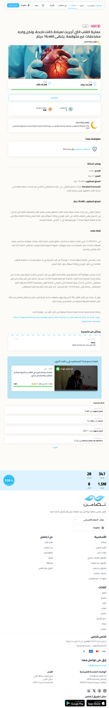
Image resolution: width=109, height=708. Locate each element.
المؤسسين (48, 553)
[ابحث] (43, 5)
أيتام (104, 603)
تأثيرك (52, 5)
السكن (103, 613)
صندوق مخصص (99, 568)
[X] (94, 690)
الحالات (73, 5)
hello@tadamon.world (97, 665)
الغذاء (103, 608)
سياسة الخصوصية (83, 645)
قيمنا (50, 558)
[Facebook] (99, 690)
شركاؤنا (49, 563)
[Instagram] (104, 690)
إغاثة (104, 624)
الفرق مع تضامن (45, 568)
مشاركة (54, 97)
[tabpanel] (54, 62)
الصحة (103, 598)
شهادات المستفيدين (97, 578)
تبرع (81, 5)
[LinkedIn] (88, 690)
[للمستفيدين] (9, 480)
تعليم (104, 593)
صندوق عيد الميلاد (98, 563)
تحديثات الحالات (99, 573)
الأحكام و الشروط (99, 645)
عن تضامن (62, 5)
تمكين (103, 629)
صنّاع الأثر (49, 542)
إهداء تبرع (101, 553)
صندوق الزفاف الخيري (96, 558)
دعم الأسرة (101, 619)
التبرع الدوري (101, 547)
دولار (36, 5)
